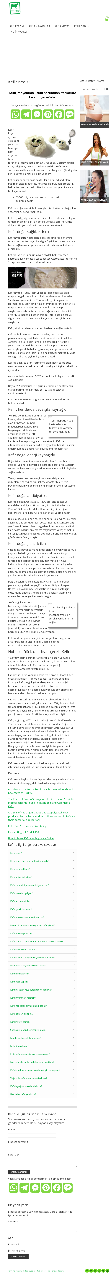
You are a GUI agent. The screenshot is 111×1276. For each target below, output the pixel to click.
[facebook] (87, 1271)
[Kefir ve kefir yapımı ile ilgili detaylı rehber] (15, 14)
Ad (10, 1237)
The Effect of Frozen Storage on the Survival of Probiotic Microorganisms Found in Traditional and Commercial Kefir (41, 802)
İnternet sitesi (16, 1251)
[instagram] (99, 1271)
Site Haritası (52, 1271)
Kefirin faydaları (29, 1271)
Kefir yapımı (17, 1271)
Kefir (10, 1271)
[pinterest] (103, 1271)
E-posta (13, 1244)
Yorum (13, 1221)
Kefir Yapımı (16, 26)
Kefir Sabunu (82, 26)
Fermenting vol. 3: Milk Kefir (24, 832)
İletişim (61, 1271)
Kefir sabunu (41, 1271)
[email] (107, 1271)
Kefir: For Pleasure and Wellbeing (27, 826)
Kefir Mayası (62, 26)
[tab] (42, 853)
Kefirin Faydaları (39, 26)
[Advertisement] (55, 56)
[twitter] (91, 1271)
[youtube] (95, 1271)
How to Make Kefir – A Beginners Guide (31, 838)
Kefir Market (19, 31)
